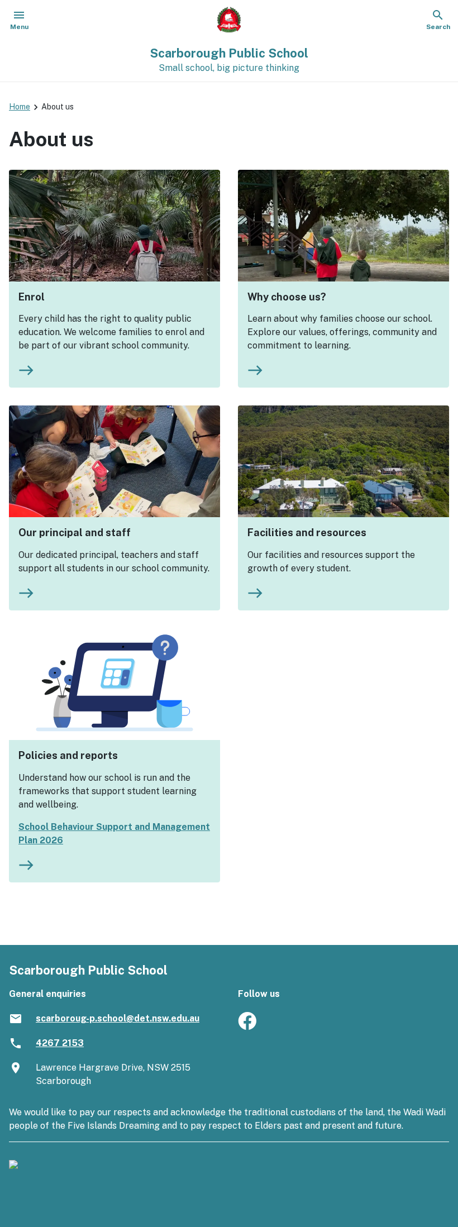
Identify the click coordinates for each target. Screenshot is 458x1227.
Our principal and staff (74, 532)
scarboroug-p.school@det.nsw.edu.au (117, 1018)
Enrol (31, 297)
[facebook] (247, 1026)
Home (19, 106)
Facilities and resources (306, 532)
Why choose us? (286, 297)
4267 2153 (60, 1043)
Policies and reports (68, 755)
